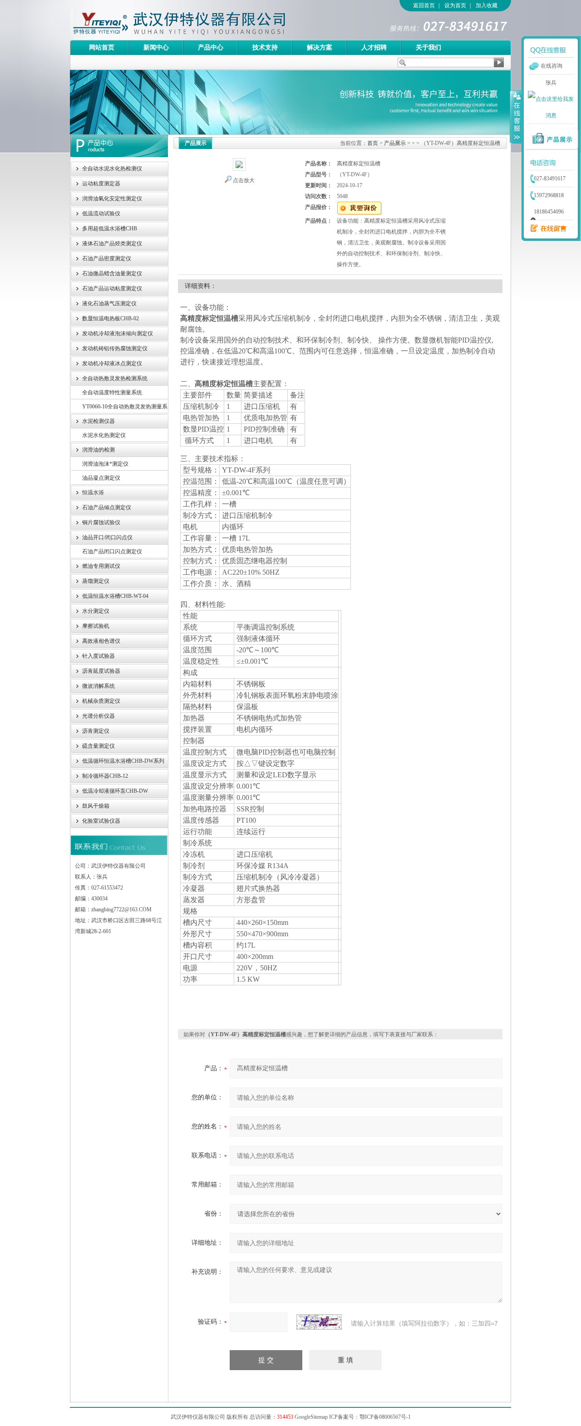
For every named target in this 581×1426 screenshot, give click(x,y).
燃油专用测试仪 (101, 566)
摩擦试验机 (95, 626)
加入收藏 (486, 5)
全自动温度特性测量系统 (112, 392)
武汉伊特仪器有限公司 (195, 20)
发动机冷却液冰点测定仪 (112, 363)
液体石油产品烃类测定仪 (112, 243)
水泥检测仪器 (98, 421)
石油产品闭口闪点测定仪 (112, 551)
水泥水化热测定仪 (104, 435)
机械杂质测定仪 (101, 701)
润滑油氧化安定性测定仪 (112, 198)
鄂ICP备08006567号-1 (385, 1417)
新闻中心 (156, 47)
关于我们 (428, 47)
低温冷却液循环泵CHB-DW (115, 791)
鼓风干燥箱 (95, 806)
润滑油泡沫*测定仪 (105, 464)
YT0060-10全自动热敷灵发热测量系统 (124, 408)
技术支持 (265, 47)
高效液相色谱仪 (101, 641)
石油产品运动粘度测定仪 (112, 288)
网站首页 (101, 47)
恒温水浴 (93, 492)
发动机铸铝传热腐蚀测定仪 (115, 348)
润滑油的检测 (98, 450)
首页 (372, 143)
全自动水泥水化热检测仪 (112, 168)
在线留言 (546, 228)
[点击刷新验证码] (319, 1322)
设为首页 (455, 5)
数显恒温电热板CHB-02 (110, 318)
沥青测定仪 (95, 731)
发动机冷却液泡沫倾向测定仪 (117, 333)
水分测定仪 (95, 611)
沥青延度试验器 (101, 671)
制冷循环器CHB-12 (105, 776)
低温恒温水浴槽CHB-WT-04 (115, 596)
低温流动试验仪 (101, 213)
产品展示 (395, 143)
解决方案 (319, 47)
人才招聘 (374, 47)
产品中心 (210, 47)
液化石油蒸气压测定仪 (109, 303)
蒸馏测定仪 (95, 581)
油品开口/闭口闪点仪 (107, 537)
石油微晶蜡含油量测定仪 (112, 273)
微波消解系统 (98, 686)
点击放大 (243, 180)
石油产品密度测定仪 (106, 258)
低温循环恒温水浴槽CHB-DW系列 (123, 761)
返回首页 (424, 5)
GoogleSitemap (311, 1417)
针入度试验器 (98, 656)
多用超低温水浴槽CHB (109, 228)
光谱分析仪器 (98, 716)
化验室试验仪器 (101, 821)
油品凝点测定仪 (101, 478)
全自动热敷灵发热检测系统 (115, 378)
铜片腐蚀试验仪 (101, 522)
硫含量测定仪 (98, 746)
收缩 (516, 117)
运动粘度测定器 (101, 183)
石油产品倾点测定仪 (106, 507)
